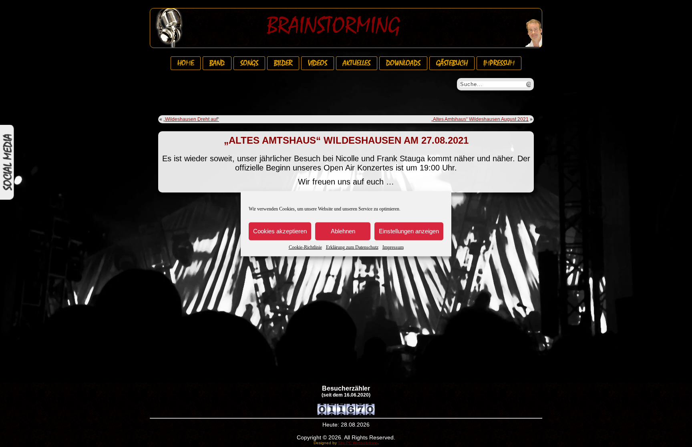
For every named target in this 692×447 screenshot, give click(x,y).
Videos (317, 63)
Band (217, 63)
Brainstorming (333, 26)
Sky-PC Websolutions (358, 443)
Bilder (283, 63)
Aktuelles (356, 63)
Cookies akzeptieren (280, 231)
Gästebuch (452, 63)
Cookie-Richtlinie (305, 247)
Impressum (393, 247)
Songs (249, 63)
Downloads (403, 63)
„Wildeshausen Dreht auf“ (191, 119)
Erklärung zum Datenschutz (352, 247)
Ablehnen (343, 231)
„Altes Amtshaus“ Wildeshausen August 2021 (480, 119)
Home (185, 63)
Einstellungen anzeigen (409, 231)
